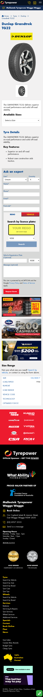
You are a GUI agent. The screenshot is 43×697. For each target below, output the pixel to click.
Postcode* (7, 206)
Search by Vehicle (9, 580)
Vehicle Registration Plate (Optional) (12, 256)
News (5, 632)
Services (6, 603)
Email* (6, 198)
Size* (5, 176)
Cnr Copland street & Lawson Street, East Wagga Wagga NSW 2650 (22, 516)
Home (6, 16)
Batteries (6, 606)
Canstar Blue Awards (10, 643)
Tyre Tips (6, 591)
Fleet (5, 629)
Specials (6, 620)
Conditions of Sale (29, 689)
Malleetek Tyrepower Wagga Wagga (23, 8)
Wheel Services (8, 614)
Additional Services (10, 617)
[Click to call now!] (29, 2)
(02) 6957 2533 (14, 522)
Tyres (5, 577)
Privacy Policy (14, 283)
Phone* (6, 191)
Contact (6, 623)
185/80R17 (35, 378)
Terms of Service (29, 283)
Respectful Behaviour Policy (11, 691)
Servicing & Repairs (10, 609)
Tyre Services (8, 612)
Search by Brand (9, 586)
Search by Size (8, 583)
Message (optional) (10, 265)
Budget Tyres (7, 646)
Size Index (7, 640)
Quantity (32, 176)
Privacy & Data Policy (15, 689)
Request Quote (11, 291)
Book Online (8, 626)
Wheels (6, 594)
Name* (6, 184)
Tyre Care (6, 588)
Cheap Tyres (7, 648)
